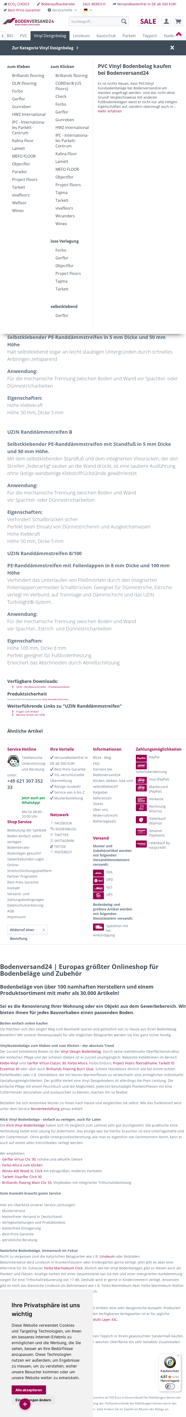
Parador (19, 171)
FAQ (96, 763)
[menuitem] (16, 4)
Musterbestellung (68, 798)
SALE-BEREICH (94, 4)
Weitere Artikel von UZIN (30, 714)
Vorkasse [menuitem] (156, 799)
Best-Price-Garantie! (24, 10)
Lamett (18, 148)
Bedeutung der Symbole (26, 830)
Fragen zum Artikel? (27, 711)
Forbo (17, 91)
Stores (98, 803)
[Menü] (178, 1357)
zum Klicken (62, 66)
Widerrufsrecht (105, 815)
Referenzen (102, 798)
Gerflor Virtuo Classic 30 (46, 1063)
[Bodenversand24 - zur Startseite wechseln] (28, 23)
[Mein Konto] (166, 21)
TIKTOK (59, 846)
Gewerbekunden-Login (25, 859)
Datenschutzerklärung (25, 905)
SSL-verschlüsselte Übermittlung (67, 777)
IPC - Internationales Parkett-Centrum (28, 127)
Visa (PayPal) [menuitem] (159, 779)
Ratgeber (100, 792)
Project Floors (25, 179)
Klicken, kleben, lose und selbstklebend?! (113, 783)
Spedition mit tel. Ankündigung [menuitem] (110, 930)
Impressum (16, 917)
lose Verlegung (65, 241)
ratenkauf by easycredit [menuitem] (159, 845)
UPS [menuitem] (109, 894)
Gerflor (18, 99)
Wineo (18, 210)
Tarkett (18, 187)
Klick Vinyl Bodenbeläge (25, 1125)
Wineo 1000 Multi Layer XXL (94, 1319)
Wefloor (19, 202)
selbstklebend (64, 306)
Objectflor (21, 164)
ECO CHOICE (19, 4)
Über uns (100, 809)
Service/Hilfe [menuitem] (62, 10)
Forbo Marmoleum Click (63, 1268)
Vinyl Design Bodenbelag (81, 1051)
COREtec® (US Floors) (68, 86)
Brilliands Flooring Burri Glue (69, 1069)
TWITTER (61, 834)
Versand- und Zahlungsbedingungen (25, 896)
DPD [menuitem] (109, 879)
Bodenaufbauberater (58, 4)
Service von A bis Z (69, 792)
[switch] (170, 1386)
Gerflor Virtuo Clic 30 (19, 1159)
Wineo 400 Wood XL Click (22, 1171)
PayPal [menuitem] (154, 757)
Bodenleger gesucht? (24, 853)
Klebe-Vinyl (9, 1063)
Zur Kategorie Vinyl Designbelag (42, 48)
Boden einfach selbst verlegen (24, 839)
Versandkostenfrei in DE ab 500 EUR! (146, 4)
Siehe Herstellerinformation (55, 699)
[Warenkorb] (178, 21)
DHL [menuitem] (109, 872)
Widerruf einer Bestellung (22, 931)
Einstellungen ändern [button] (33, 1400)
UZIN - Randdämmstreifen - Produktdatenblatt (43, 686)
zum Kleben (18, 66)
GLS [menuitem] (109, 887)
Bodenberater (18, 847)
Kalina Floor (23, 140)
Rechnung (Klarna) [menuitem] (157, 808)
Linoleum (107, 1256)
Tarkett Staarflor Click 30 (22, 1176)
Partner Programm (22, 876)
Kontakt (13, 888)
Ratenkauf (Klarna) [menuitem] (157, 820)
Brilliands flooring (28, 75)
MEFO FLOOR (24, 156)
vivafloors (21, 195)
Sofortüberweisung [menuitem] (151, 771)
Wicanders (65, 216)
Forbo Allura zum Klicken (22, 1165)
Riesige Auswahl (67, 786)
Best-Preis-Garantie (69, 769)
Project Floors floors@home (135, 1063)
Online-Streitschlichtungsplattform (27, 868)
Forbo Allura (77, 1063)
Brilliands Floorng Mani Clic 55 (27, 1182)
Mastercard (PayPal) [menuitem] (158, 789)
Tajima (61, 192)
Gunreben (21, 106)
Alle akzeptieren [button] (29, 1390)
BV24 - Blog (102, 757)
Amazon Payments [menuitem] (157, 833)
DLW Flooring (24, 83)
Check (60, 96)
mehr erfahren (110, 111)
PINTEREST (63, 852)
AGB (10, 911)
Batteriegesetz (104, 821)
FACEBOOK (63, 823)
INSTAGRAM (64, 840)
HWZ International (29, 114)
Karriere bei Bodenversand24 (106, 772)
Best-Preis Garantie (23, 882)
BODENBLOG (65, 829)
